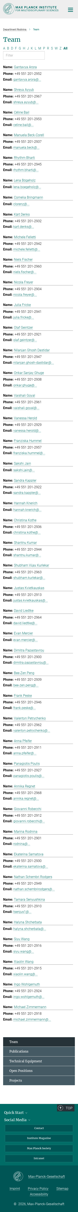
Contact (39, 1128)
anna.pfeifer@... (24, 753)
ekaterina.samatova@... (30, 866)
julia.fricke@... (23, 317)
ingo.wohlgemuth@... (29, 997)
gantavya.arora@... (27, 79)
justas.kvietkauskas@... (30, 600)
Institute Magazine (39, 1138)
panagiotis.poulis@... (28, 776)
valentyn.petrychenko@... (31, 730)
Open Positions (21, 1071)
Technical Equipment (25, 1061)
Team (13, 1042)
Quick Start (14, 1113)
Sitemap (62, 1189)
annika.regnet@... (26, 798)
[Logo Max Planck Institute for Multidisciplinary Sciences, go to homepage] (31, 8)
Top (69, 1108)
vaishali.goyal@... (26, 408)
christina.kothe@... (27, 532)
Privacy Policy (38, 1189)
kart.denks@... (23, 227)
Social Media (15, 1120)
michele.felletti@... (26, 249)
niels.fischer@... (24, 272)
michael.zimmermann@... (32, 1019)
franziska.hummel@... (29, 453)
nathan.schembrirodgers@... (34, 889)
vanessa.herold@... (27, 431)
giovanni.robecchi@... (29, 821)
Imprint (15, 1189)
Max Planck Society (39, 1148)
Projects (15, 1081)
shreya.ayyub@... (25, 102)
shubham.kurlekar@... (29, 578)
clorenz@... (21, 204)
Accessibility (39, 1194)
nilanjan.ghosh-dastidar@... (33, 363)
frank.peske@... (24, 708)
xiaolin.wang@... (25, 974)
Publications (18, 1051)
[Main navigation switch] (70, 10)
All (65, 48)
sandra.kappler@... (27, 493)
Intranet (39, 1158)
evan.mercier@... (25, 640)
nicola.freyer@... (25, 295)
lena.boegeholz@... (27, 187)
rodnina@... (21, 844)
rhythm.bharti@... (26, 170)
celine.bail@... (23, 125)
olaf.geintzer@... (25, 340)
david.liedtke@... (25, 623)
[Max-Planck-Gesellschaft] (20, 1177)
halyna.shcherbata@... (29, 929)
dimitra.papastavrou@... (31, 663)
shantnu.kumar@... (27, 555)
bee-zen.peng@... (25, 685)
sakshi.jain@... (24, 470)
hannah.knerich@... (27, 510)
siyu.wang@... (23, 951)
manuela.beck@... (26, 147)
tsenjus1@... (22, 912)
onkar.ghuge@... (25, 385)
